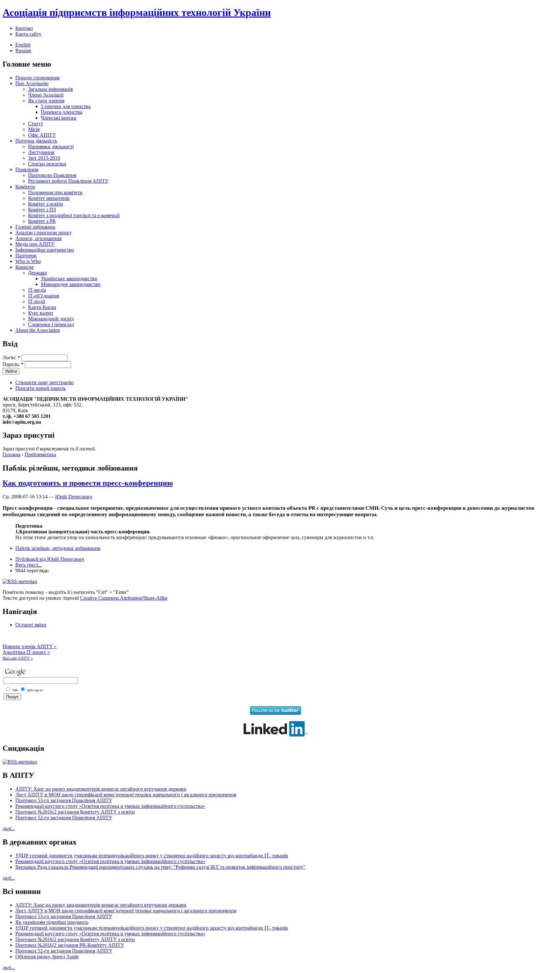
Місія (34, 129)
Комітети (25, 186)
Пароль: (13, 364)
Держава (37, 272)
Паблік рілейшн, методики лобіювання (57, 548)
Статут (35, 123)
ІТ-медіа (37, 290)
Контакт (24, 28)
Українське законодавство (69, 278)
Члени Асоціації (45, 95)
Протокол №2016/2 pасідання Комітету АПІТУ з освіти (75, 812)
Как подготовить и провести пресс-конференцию (88, 483)
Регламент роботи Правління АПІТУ (68, 181)
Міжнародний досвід (51, 318)
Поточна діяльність (36, 140)
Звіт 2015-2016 (44, 158)
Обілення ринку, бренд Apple (47, 956)
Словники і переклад (51, 324)
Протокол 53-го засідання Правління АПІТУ (63, 800)
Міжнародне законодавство (70, 284)
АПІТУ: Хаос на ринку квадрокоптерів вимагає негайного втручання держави (101, 789)
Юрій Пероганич (73, 496)
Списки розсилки (47, 163)
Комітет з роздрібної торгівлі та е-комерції (74, 215)
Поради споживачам (37, 77)
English (23, 45)
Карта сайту (28, 34)
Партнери (26, 255)
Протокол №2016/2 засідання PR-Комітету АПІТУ (69, 945)
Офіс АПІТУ (42, 135)
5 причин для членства (66, 106)
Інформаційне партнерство (44, 249)
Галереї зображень (35, 227)
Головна (11, 454)
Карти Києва (42, 307)
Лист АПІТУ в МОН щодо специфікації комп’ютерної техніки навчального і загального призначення (125, 794)
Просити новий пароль (40, 388)
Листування (41, 152)
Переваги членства (61, 112)
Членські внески (59, 118)
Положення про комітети (55, 192)
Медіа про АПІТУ (35, 244)
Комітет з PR (42, 221)
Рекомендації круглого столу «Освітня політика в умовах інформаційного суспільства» (110, 806)
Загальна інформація (50, 89)
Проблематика (40, 454)
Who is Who (28, 261)
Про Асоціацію (31, 83)
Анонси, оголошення (38, 238)
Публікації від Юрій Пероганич (49, 559)
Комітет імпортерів (49, 198)
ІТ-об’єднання (43, 295)
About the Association (37, 330)
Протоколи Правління (52, 175)
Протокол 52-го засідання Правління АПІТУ (63, 817)
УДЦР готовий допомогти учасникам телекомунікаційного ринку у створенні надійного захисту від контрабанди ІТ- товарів (151, 855)
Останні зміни (30, 624)
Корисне (24, 267)
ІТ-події (36, 301)
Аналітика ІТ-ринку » (26, 652)
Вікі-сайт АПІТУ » (18, 658)
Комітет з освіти (45, 204)
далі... (9, 828)
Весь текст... (28, 564)
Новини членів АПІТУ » (29, 646)
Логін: (11, 357)
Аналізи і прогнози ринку (43, 232)
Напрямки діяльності (51, 146)
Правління (26, 169)
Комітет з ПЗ (42, 209)
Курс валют (40, 313)
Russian (23, 50)
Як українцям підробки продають (51, 922)
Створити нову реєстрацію (44, 382)
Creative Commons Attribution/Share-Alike (123, 598)
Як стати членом (46, 100)
